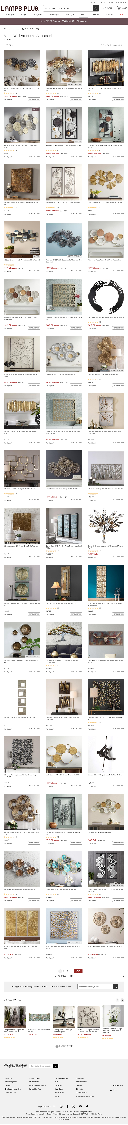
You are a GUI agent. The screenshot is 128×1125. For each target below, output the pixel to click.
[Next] (122, 1000)
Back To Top (66, 1046)
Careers (7, 1085)
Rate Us (57, 1096)
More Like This (34, 99)
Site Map (62, 1114)
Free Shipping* (8, 99)
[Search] (96, 8)
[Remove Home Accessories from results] (23, 29)
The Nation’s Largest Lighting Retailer (48, 1112)
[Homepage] (5, 28)
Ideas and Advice (82, 1082)
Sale (121, 14)
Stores (94, 3)
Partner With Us (10, 1092)
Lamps (23, 14)
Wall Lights (70, 14)
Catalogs (79, 1085)
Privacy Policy (52, 1114)
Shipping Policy (96, 1114)
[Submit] (55, 1066)
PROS (103, 3)
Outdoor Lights (54, 14)
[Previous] (117, 1000)
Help (56, 1082)
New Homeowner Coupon (85, 1096)
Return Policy (59, 1092)
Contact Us (121, 3)
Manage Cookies (73, 1114)
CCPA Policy (85, 1114)
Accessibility (41, 1114)
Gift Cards (79, 1089)
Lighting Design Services (37, 1085)
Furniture (95, 14)
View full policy (64, 1119)
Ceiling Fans (37, 14)
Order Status (59, 1089)
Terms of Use (30, 1114)
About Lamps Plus (11, 1082)
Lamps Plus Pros (35, 1089)
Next (78, 971)
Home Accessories (15, 29)
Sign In (111, 3)
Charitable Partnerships (13, 1089)
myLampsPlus (45, 1107)
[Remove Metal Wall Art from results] (38, 29)
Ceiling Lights (9, 14)
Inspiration (109, 14)
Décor (83, 14)
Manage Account (81, 1092)
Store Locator (33, 1082)
